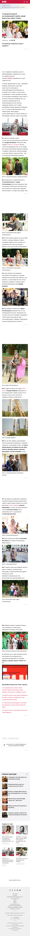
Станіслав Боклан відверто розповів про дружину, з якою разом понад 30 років (14, 705)
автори (15, 902)
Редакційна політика (15, 908)
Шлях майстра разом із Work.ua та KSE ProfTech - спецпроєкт (13, 7)
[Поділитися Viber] (14, 40)
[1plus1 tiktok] (14, 890)
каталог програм (15, 898)
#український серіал (13, 738)
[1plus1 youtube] (20, 890)
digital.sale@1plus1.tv (15, 927)
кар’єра (15, 899)
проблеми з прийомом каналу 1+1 (15, 896)
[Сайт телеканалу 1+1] (4, 2)
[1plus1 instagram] (10, 890)
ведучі (15, 901)
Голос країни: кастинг (6, 5)
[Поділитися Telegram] (9, 40)
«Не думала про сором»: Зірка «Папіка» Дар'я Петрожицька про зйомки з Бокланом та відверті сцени (14, 690)
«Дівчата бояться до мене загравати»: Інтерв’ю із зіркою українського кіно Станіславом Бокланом (15, 697)
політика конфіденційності (15, 905)
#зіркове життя (5, 843)
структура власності (15, 904)
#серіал (4, 738)
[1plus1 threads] (12, 890)
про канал (15, 893)
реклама (15, 895)
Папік (4, 34)
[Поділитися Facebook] (12, 40)
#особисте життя (20, 844)
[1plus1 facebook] (17, 890)
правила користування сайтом (15, 907)
